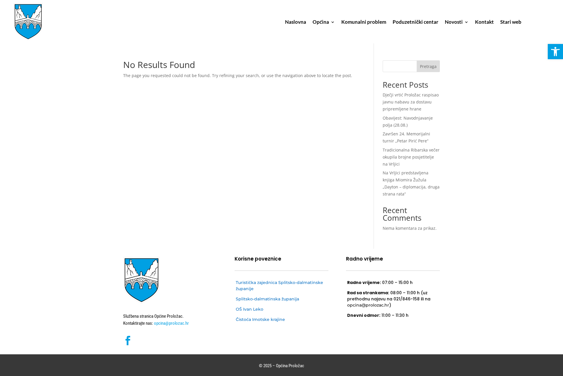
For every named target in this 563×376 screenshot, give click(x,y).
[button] (555, 51)
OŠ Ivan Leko (249, 309)
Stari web (510, 22)
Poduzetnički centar (415, 22)
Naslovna (295, 22)
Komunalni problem (363, 22)
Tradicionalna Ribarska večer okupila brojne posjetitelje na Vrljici (411, 157)
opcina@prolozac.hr (171, 323)
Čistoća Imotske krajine (260, 319)
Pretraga (428, 66)
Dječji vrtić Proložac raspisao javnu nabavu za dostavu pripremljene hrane (411, 102)
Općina (321, 22)
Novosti (454, 22)
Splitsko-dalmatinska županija (267, 299)
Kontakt (484, 22)
